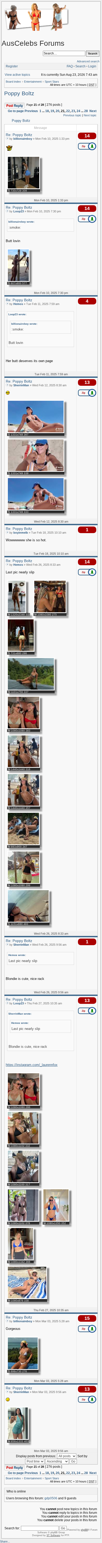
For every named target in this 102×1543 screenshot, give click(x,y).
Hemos (18, 303)
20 (57, 111)
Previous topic (72, 115)
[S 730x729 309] (23, 188)
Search (80, 66)
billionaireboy (22, 138)
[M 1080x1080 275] (49, 612)
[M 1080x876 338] (27, 1298)
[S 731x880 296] (21, 650)
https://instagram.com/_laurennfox (32, 1065)
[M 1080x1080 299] (23, 882)
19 (52, 111)
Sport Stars (52, 81)
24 (78, 111)
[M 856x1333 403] (18, 1438)
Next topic (90, 115)
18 (47, 111)
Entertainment (33, 81)
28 (86, 111)
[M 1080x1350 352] (56, 1220)
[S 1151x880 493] (28, 921)
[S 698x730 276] (22, 1368)
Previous (31, 111)
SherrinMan (21, 385)
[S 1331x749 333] (35, 509)
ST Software (53, 1535)
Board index (13, 81)
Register (12, 66)
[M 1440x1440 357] (23, 805)
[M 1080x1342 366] (20, 1259)
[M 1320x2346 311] (16, 612)
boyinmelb (20, 532)
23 (73, 111)
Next (93, 111)
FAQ (70, 66)
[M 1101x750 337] (31, 689)
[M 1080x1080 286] (23, 1104)
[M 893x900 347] (23, 844)
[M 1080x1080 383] (23, 728)
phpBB (84, 1530)
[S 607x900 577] (18, 280)
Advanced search (88, 61)
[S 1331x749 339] (35, 470)
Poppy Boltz (19, 93)
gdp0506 (50, 1498)
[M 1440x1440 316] (23, 766)
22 (68, 111)
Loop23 (18, 211)
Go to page (16, 111)
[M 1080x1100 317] (23, 1182)
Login (92, 66)
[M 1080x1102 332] (23, 1143)
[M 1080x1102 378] (23, 1220)
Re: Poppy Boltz (19, 135)
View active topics (17, 75)
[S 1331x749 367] (35, 432)
